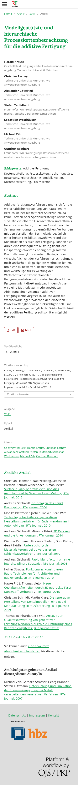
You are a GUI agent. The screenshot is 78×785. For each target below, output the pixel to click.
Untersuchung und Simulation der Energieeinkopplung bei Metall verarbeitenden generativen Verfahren (38, 690)
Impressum (37, 715)
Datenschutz (17, 715)
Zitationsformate (18, 394)
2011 (32, 14)
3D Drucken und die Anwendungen (37, 533)
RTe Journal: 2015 (48, 592)
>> (41, 637)
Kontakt (53, 715)
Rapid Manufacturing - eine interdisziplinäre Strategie (37, 561)
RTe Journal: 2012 (46, 628)
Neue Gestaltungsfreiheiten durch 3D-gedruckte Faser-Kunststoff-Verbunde (38, 587)
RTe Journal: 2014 (50, 535)
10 (35, 637)
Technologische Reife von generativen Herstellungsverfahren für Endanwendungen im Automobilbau (37, 521)
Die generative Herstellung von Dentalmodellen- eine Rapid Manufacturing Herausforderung (37, 601)
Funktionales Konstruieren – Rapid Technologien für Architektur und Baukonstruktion (34, 573)
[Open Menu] (4, 4)
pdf (12, 330)
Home (8, 14)
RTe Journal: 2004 (34, 507)
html (28, 330)
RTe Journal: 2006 (55, 563)
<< (5, 637)
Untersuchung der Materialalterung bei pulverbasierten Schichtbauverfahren (30, 549)
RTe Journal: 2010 (38, 525)
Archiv (21, 14)
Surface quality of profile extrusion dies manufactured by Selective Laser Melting (33, 491)
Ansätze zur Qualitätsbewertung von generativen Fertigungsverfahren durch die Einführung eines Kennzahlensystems (38, 622)
